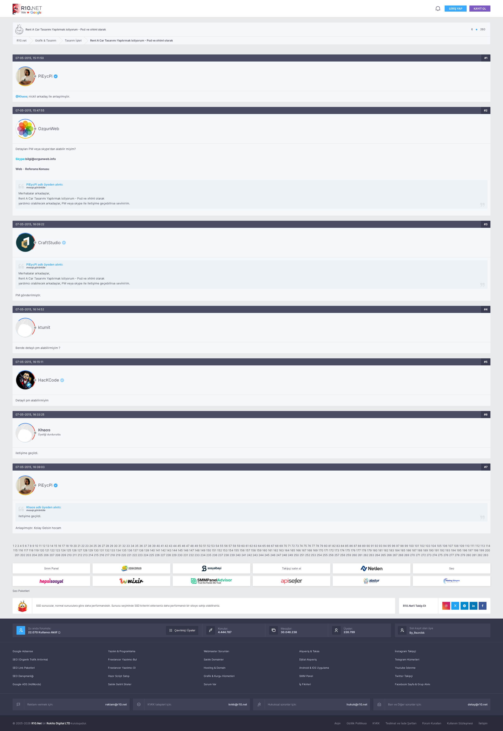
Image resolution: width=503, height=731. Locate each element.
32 (124, 545)
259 (348, 555)
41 (162, 545)
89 (364, 545)
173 (336, 550)
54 (217, 545)
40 (158, 545)
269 (406, 555)
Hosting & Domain (215, 667)
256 (331, 555)
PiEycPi (45, 76)
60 (243, 545)
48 (192, 545)
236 (214, 555)
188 (419, 550)
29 (111, 545)
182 (386, 550)
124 (63, 550)
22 (82, 545)
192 (442, 550)
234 (203, 555)
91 (372, 545)
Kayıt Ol (480, 8)
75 (305, 545)
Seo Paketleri (21, 590)
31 (119, 545)
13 (47, 545)
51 (204, 545)
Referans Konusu (37, 169)
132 (107, 550)
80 (326, 545)
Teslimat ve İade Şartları (401, 723)
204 (34, 555)
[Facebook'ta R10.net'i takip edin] (482, 606)
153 (225, 550)
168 (309, 550)
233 (197, 555)
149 (202, 550)
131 (101, 550)
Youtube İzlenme (405, 667)
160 (264, 550)
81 (329, 545)
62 (251, 545)
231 (185, 555)
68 (277, 545)
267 (395, 555)
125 (68, 550)
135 (124, 550)
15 (55, 545)
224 (145, 555)
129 (90, 550)
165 (292, 550)
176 (353, 550)
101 (417, 545)
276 (445, 555)
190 (431, 550)
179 (369, 550)
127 (79, 550)
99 (406, 545)
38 (149, 545)
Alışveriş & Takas (309, 651)
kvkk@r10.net (238, 704)
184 (397, 550)
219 (118, 555)
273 (429, 555)
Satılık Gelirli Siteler (119, 684)
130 (96, 550)
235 (208, 555)
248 (284, 555)
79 (321, 545)
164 (287, 550)
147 (191, 550)
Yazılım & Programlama (121, 651)
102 (422, 545)
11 (40, 545)
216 (101, 555)
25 (95, 545)
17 (63, 545)
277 (451, 555)
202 (22, 555)
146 (186, 550)
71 (289, 545)
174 (342, 550)
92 (376, 545)
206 (46, 555)
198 (476, 550)
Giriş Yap (455, 8)
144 (174, 550)
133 (112, 550)
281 (474, 555)
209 (63, 555)
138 (141, 550)
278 (457, 555)
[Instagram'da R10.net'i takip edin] (446, 606)
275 (440, 555)
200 (487, 550)
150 (208, 550)
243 (255, 555)
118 (31, 550)
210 (69, 555)
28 (107, 545)
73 (297, 545)
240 (238, 555)
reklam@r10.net (116, 704)
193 (447, 550)
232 (191, 555)
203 (28, 555)
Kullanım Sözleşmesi (460, 723)
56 (226, 545)
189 (425, 550)
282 (479, 555)
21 (79, 545)
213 (85, 555)
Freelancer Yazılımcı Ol (122, 667)
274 (434, 555)
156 (242, 550)
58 (234, 545)
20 (75, 545)
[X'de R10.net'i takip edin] (455, 606)
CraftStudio (49, 242)
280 (468, 555)
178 (364, 550)
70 (285, 545)
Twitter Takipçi (404, 676)
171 (326, 550)
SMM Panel (306, 676)
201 (17, 555)
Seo (451, 568)
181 (380, 550)
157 (247, 550)
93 (380, 545)
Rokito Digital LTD (58, 723)
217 (107, 555)
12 (43, 545)
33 (128, 545)
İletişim (483, 723)
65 (264, 545)
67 (272, 545)
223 (140, 555)
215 (96, 555)
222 (134, 555)
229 (174, 555)
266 (389, 555)
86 (351, 545)
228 (168, 555)
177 (358, 550)
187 (414, 550)
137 (135, 550)
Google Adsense (23, 651)
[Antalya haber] (131, 568)
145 (180, 550)
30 (115, 545)
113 (482, 545)
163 (281, 550)
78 (317, 545)
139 (146, 550)
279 (462, 555)
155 (236, 550)
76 (309, 545)
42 (166, 545)
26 (99, 545)
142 (163, 550)
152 (219, 550)
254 (319, 555)
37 (145, 545)
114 (488, 545)
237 (220, 555)
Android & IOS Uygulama (314, 667)
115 (15, 550)
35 (137, 545)
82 (334, 545)
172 (331, 550)
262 (365, 555)
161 (270, 550)
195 (459, 550)
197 (470, 550)
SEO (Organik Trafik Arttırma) (30, 659)
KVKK (376, 723)
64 (260, 545)
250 (296, 555)
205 (40, 555)
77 (313, 545)
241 (243, 555)
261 (360, 555)
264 (377, 555)
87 (355, 545)
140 (152, 550)
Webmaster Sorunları (216, 651)
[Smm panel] (211, 581)
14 (51, 545)
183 (391, 550)
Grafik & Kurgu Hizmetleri (219, 676)
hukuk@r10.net (357, 704)
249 (290, 555)
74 (301, 545)
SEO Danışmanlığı (23, 676)
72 (293, 545)
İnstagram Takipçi (405, 651)
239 (232, 555)
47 (187, 545)
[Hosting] (371, 568)
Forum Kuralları (431, 723)
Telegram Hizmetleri (407, 659)
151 (214, 550)
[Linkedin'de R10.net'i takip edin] (473, 606)
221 (129, 555)
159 (259, 550)
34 (132, 545)
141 (158, 550)
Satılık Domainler (214, 659)
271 (418, 555)
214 (90, 555)
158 (253, 550)
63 (255, 545)
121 (47, 550)
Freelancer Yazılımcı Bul (122, 659)
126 (74, 550)
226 (157, 555)
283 (485, 555)
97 (397, 545)
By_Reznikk (417, 632)
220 (123, 555)
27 (103, 545)
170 (321, 550)
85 (347, 545)
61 (247, 545)
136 (129, 550)
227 (163, 555)
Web (19, 169)
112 (477, 545)
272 (423, 555)
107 (450, 545)
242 (249, 555)
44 (175, 545)
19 (71, 545)
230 (180, 555)
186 (408, 550)
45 (179, 545)
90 (368, 545)
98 (402, 545)
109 (461, 545)
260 (354, 555)
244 (261, 555)
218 (112, 555)
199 (481, 550)
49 (196, 545)
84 (342, 545)
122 (52, 550)
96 (393, 545)
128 (85, 550)
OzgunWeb (48, 129)
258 (342, 555)
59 (238, 545)
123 (57, 550)
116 (20, 550)
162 (275, 550)
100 (411, 545)
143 (168, 550)
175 (347, 550)
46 (183, 545)
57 (230, 545)
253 (313, 555)
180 (375, 550)
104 (433, 545)
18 (67, 545)
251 (302, 555)
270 (412, 555)
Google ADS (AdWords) (27, 684)
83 (338, 545)
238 (226, 555)
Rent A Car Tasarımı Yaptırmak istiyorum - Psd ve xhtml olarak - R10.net (27, 9)
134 (118, 550)
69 (281, 545)
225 (151, 555)
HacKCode (48, 380)
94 (385, 545)
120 (41, 550)
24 (91, 545)
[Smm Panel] (211, 568)
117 (26, 550)
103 (427, 545)
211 (75, 555)
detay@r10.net (477, 704)
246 (272, 555)
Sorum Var (210, 684)
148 (197, 550)
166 (298, 550)
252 (307, 555)
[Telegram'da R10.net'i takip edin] (464, 606)
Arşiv (337, 723)
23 (87, 545)
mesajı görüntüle (35, 187)
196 (464, 550)
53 (213, 545)
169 (315, 550)
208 (57, 555)
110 (467, 545)
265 (383, 555)
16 (59, 545)
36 (141, 545)
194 (453, 550)
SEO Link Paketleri (24, 667)
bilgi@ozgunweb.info (40, 159)
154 (230, 550)
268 (400, 555)
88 (359, 545)
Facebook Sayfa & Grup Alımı (412, 684)
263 (371, 555)
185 (402, 550)
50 (200, 545)
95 (389, 545)
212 (80, 555)
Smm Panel (51, 568)
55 (221, 545)
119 (36, 550)
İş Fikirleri (305, 684)
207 (52, 555)
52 (208, 545)
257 (336, 555)
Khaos (22, 96)
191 (436, 550)
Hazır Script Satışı (118, 676)
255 (325, 555)
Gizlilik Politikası (357, 723)
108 (456, 545)
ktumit (44, 327)
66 (268, 545)
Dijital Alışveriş (308, 659)
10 (36, 545)
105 (439, 545)
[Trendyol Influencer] (131, 581)
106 (444, 545)
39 (154, 545)
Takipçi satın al (291, 568)
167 (304, 550)
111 (472, 545)
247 (278, 555)
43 (170, 545)
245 (267, 555)
